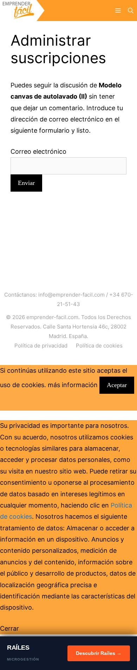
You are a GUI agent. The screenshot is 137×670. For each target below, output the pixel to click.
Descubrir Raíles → (99, 653)
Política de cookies (99, 345)
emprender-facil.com (52, 317)
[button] (130, 10)
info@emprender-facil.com (71, 294)
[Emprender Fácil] (22, 10)
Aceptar (117, 385)
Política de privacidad (40, 345)
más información (73, 385)
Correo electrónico (38, 151)
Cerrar (9, 628)
